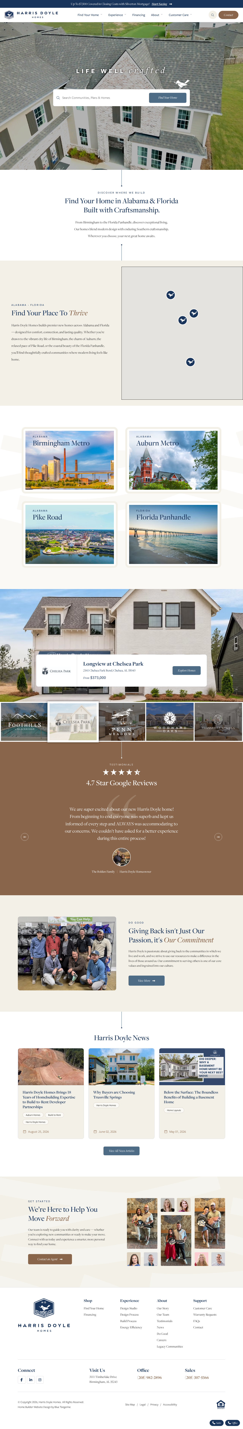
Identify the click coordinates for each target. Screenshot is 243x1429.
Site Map (130, 1404)
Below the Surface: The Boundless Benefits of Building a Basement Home (191, 1097)
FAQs (196, 1321)
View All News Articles (121, 1151)
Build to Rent (54, 1115)
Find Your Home (94, 1308)
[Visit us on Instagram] (40, 1380)
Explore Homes (186, 670)
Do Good (162, 1334)
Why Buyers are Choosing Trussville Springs (114, 1094)
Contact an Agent (47, 1259)
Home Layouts (174, 1110)
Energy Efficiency (131, 1327)
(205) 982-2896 (149, 1377)
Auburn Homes (33, 1115)
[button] (170, 295)
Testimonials (164, 1321)
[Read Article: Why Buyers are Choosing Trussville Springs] (121, 1066)
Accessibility (170, 1404)
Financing (138, 15)
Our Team (163, 1315)
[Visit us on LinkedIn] (31, 1380)
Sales (218, 1423)
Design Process (129, 1315)
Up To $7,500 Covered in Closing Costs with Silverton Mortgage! (119, 4)
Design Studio (128, 1308)
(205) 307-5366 (197, 1377)
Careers (161, 1340)
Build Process (128, 1321)
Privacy (154, 1404)
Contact (228, 15)
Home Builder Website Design (34, 1407)
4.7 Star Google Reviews (121, 782)
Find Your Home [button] (88, 15)
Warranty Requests (204, 1315)
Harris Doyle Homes (35, 1122)
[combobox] (121, 97)
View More (144, 980)
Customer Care (202, 1308)
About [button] (155, 15)
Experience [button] (116, 15)
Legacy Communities (170, 1346)
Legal (143, 1404)
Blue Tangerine (62, 1407)
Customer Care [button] (179, 15)
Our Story (163, 1308)
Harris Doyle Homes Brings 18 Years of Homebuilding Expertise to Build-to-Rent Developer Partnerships (49, 1099)
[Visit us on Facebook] (21, 1380)
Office (234, 1423)
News (160, 1327)
